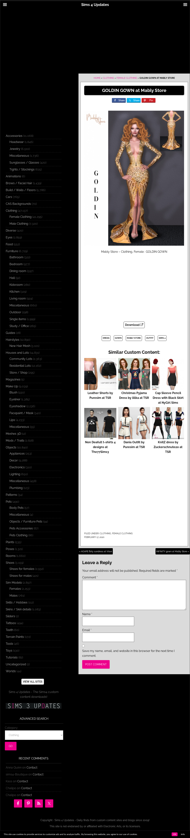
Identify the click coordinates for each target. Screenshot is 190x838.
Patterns (11, 495)
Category (11, 728)
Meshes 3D (13, 433)
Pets (9, 501)
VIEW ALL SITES (32, 681)
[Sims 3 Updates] (33, 706)
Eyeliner (14, 399)
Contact (32, 767)
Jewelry (14, 149)
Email (86, 630)
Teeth (9, 630)
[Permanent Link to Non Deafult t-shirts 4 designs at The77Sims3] (100, 437)
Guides (10, 333)
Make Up (12, 386)
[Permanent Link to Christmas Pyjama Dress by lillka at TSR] (134, 388)
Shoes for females (21, 569)
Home (97, 78)
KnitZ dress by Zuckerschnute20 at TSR (168, 447)
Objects (11, 447)
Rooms (11, 556)
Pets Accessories (21, 528)
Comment (90, 577)
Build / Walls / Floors (21, 190)
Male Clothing (18, 223)
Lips (12, 420)
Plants (10, 542)
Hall (12, 278)
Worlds (11, 671)
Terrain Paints (15, 637)
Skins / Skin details (18, 609)
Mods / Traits (15, 440)
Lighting (14, 474)
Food (9, 244)
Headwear (16, 142)
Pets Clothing (18, 535)
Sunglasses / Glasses (24, 162)
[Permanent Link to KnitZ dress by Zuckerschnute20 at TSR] (168, 437)
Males (13, 595)
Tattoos (11, 623)
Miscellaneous (19, 155)
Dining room (17, 271)
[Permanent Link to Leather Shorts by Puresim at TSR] (100, 388)
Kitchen (14, 291)
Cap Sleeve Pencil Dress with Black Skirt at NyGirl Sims (168, 397)
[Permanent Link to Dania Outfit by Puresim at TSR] (134, 437)
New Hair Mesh (19, 346)
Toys (9, 650)
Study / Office (19, 326)
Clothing (108, 78)
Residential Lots (20, 365)
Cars (9, 197)
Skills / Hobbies (16, 602)
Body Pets (16, 508)
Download (132, 325)
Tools (9, 643)
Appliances (17, 453)
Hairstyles (12, 339)
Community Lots (20, 359)
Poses (10, 549)
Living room (17, 298)
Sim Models (14, 582)
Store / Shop (18, 372)
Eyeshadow (17, 406)
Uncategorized (16, 664)
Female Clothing (127, 78)
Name (87, 614)
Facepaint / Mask (21, 413)
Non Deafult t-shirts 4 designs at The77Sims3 (100, 447)
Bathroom (16, 257)
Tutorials (12, 657)
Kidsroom (16, 285)
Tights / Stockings (22, 169)
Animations (13, 176)
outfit (149, 338)
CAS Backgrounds (18, 204)
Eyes (9, 237)
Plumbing (16, 488)
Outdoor (15, 312)
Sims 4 (162, 338)
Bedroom (16, 264)
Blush (13, 392)
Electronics (17, 467)
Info (183, 834)
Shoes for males (20, 575)
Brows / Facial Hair (19, 183)
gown (118, 338)
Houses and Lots (17, 352)
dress (106, 338)
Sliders (10, 616)
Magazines (13, 379)
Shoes (10, 562)
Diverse (11, 230)
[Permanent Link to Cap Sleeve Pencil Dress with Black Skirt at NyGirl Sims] (168, 388)
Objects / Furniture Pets (25, 521)
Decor (13, 460)
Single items (17, 319)
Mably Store (134, 338)
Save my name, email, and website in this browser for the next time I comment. (128, 653)
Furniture (12, 251)
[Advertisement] (95, 38)
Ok (174, 834)
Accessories (14, 136)
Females (15, 588)
